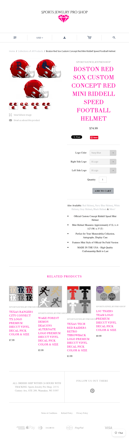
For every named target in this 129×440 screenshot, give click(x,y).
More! (112, 209)
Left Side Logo (79, 170)
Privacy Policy (82, 413)
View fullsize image (20, 115)
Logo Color (81, 152)
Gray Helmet (86, 209)
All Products (37, 51)
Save (95, 137)
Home (12, 51)
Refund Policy (67, 413)
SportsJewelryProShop (24, 306)
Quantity (91, 179)
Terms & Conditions (49, 413)
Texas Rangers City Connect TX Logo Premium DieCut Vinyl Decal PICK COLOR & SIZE (21, 323)
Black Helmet (99, 209)
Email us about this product (24, 120)
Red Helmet (88, 205)
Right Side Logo (79, 161)
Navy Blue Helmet (104, 205)
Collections (23, 51)
